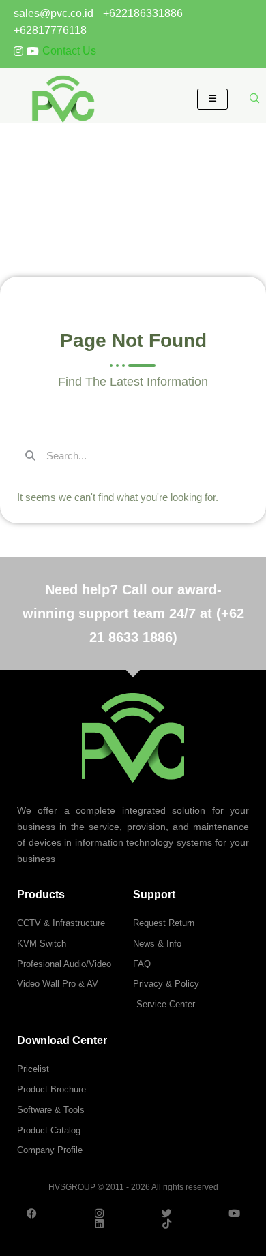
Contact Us (69, 51)
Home (120, 191)
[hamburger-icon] (212, 99)
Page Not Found (133, 164)
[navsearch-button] (255, 99)
